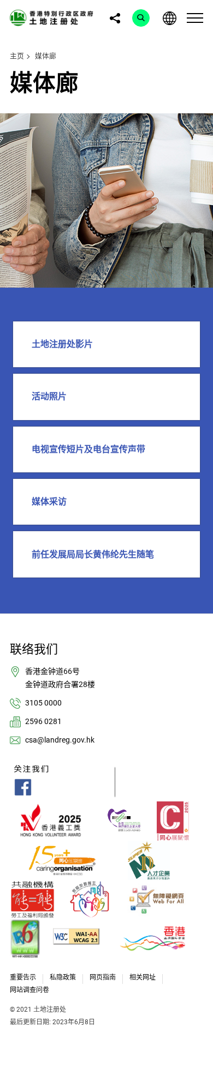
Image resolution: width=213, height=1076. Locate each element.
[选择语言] (169, 18)
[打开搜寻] (141, 18)
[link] (53, 17)
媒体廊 (45, 56)
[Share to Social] (114, 18)
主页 (17, 56)
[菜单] (195, 18)
